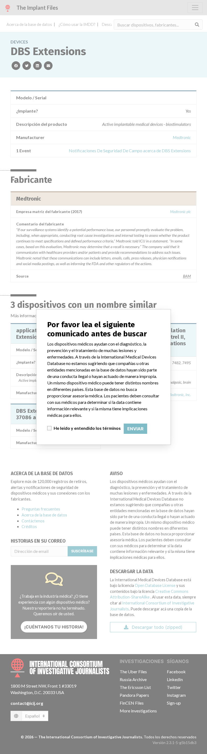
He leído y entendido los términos (87, 428)
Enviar (135, 428)
